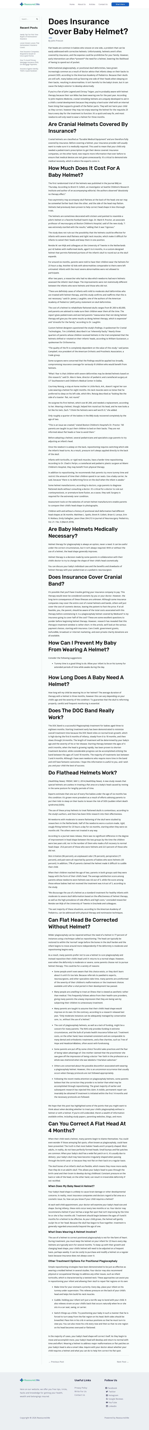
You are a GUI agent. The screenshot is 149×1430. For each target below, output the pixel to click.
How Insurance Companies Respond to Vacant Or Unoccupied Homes (29, 54)
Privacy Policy (80, 1387)
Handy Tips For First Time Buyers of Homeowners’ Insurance (29, 37)
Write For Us (80, 1391)
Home (72, 4)
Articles (92, 4)
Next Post (123, 1361)
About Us (82, 4)
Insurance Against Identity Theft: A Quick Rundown (29, 70)
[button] (120, 4)
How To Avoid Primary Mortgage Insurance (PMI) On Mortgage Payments (29, 62)
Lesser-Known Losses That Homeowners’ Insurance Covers (29, 45)
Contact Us (103, 4)
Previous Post (56, 1361)
